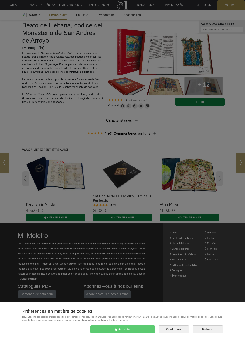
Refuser (207, 329)
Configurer (173, 329)
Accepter (124, 329)
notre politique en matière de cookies (191, 317)
